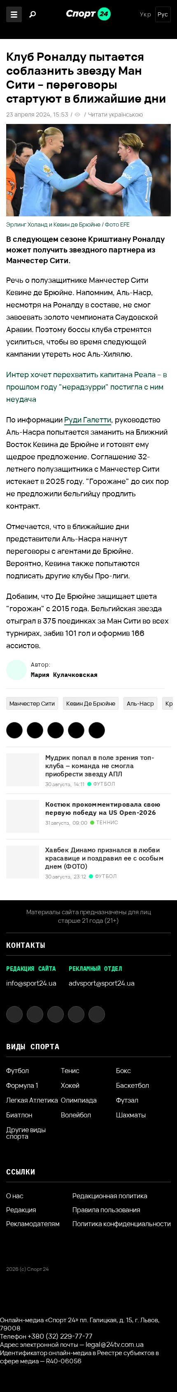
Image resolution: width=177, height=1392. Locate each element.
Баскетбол (132, 1085)
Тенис (70, 1070)
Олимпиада (79, 1100)
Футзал (127, 1100)
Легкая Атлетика (32, 1100)
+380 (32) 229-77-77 (60, 1336)
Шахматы (131, 1115)
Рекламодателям (33, 1223)
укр (145, 14)
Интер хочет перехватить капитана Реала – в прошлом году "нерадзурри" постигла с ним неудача (86, 386)
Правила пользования (106, 1209)
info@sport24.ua (31, 983)
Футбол (17, 1070)
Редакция (21, 1209)
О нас (14, 1195)
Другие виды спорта (26, 1133)
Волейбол (76, 1115)
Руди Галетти (87, 419)
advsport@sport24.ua (102, 983)
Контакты (25, 945)
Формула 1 (22, 1085)
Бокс (123, 1070)
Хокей (70, 1085)
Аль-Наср (140, 703)
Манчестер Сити (32, 703)
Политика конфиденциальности (121, 1223)
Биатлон (19, 1115)
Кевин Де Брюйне (90, 703)
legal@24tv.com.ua (115, 1344)
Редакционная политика (109, 1195)
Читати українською (115, 114)
